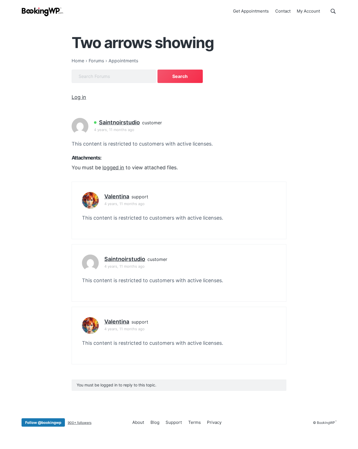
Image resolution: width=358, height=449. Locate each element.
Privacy (214, 422)
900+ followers (79, 423)
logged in (113, 167)
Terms (194, 422)
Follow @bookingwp (43, 422)
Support (174, 422)
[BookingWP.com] (42, 11)
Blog (154, 422)
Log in (79, 97)
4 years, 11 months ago (114, 129)
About (138, 422)
